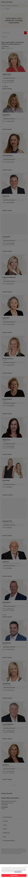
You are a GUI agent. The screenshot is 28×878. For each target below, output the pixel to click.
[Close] (26, 866)
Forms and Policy (18, 871)
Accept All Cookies (14, 875)
